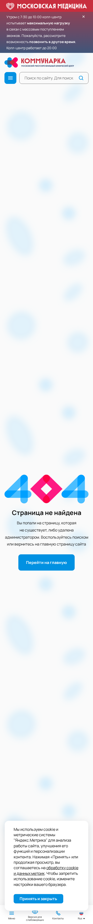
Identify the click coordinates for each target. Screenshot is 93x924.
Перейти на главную (46, 562)
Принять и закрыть (38, 898)
